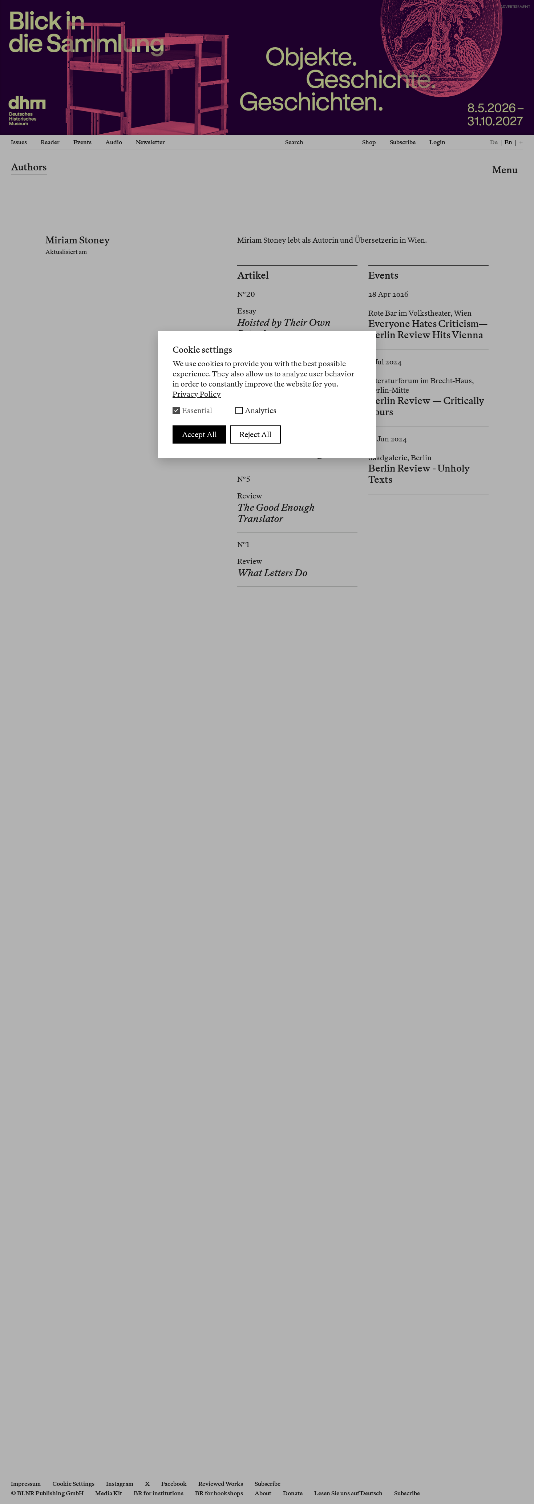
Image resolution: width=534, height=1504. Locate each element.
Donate (293, 1493)
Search (294, 142)
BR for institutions (158, 1493)
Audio (113, 142)
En (508, 142)
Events (82, 142)
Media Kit (108, 1493)
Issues (19, 142)
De (494, 142)
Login (437, 142)
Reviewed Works (220, 1483)
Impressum (26, 1483)
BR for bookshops (219, 1493)
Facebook (174, 1483)
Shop (369, 142)
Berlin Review (267, 171)
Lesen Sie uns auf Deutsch (348, 1493)
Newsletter (150, 142)
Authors (29, 167)
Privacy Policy (197, 394)
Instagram (119, 1483)
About (263, 1493)
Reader (50, 142)
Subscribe (403, 142)
